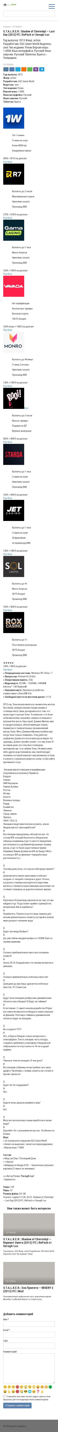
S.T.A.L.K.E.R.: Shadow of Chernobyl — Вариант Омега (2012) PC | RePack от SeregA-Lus (27, 1242)
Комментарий (10, 1351)
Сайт (5, 1340)
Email (6, 1330)
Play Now (7, 161)
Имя (6, 1319)
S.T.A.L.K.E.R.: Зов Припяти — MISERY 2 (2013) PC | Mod (28, 1289)
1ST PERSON (8, 64)
